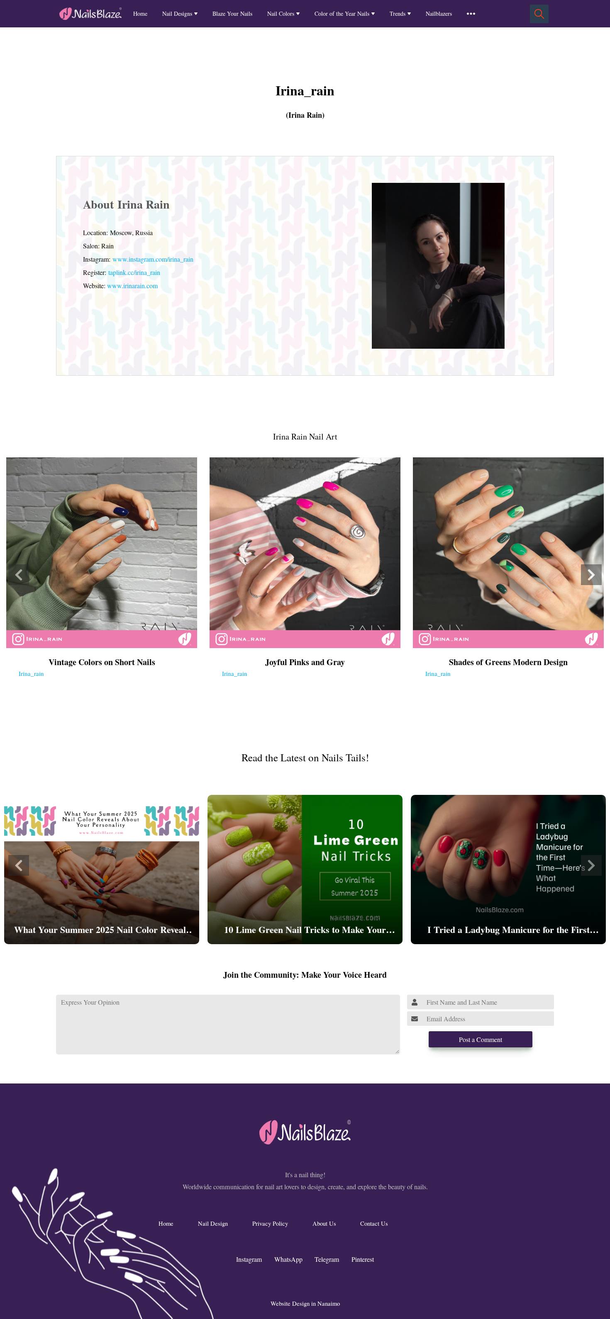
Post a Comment (480, 1039)
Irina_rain (31, 673)
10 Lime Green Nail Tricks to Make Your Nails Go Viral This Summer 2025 (305, 930)
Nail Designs (177, 13)
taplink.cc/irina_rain (134, 272)
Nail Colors (280, 13)
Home (140, 13)
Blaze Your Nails (232, 13)
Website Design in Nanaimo (305, 1303)
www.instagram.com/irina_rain (152, 259)
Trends (397, 13)
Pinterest (362, 1259)
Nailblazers (439, 13)
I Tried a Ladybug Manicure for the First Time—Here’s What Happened (508, 930)
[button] (18, 574)
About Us (324, 1223)
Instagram (249, 1259)
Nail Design (213, 1223)
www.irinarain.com (132, 285)
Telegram (327, 1259)
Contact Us (374, 1223)
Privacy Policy (270, 1223)
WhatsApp (288, 1259)
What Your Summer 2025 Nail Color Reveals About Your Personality (102, 930)
